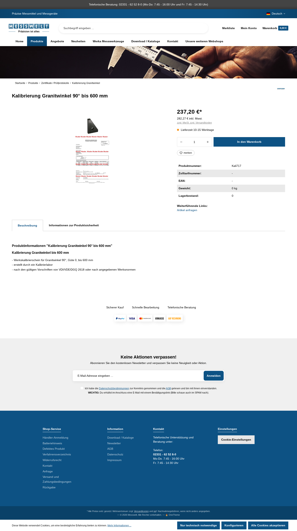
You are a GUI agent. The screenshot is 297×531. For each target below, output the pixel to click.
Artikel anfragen (187, 210)
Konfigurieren (233, 525)
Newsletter (114, 443)
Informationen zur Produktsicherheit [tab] (74, 225)
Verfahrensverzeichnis (57, 454)
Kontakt (47, 465)
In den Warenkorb (249, 141)
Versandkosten (141, 511)
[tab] (27, 225)
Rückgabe (49, 487)
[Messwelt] (281, 93)
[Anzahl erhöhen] (208, 142)
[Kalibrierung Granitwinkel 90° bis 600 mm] (89, 150)
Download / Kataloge (120, 437)
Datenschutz (115, 454)
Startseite (20, 83)
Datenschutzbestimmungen (114, 388)
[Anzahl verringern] (181, 142)
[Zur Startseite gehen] (29, 28)
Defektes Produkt (54, 448)
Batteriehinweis (52, 443)
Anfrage (48, 471)
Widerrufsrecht (52, 460)
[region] (89, 150)
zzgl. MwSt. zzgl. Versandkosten (194, 122)
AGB (168, 388)
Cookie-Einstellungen (236, 439)
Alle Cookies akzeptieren (268, 525)
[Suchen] (201, 28)
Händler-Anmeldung (55, 437)
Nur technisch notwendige (198, 525)
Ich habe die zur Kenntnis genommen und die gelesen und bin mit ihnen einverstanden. (151, 388)
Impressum (114, 460)
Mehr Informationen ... (119, 525)
